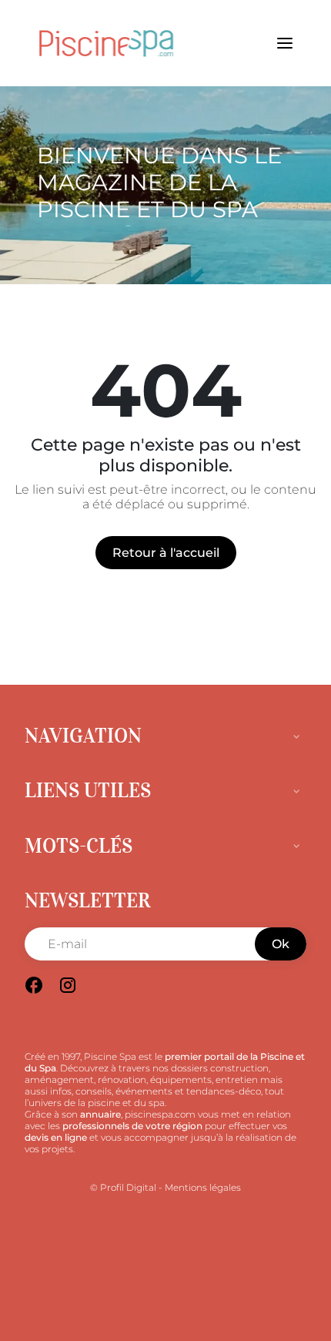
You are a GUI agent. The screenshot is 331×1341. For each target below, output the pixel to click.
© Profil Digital (123, 1187)
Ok (280, 944)
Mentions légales (203, 1187)
